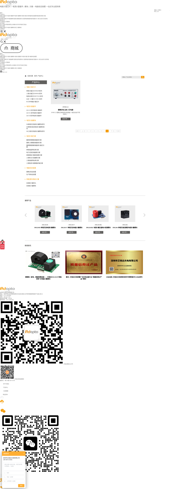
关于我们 (2, 23)
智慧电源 (25, 18)
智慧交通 (15, 18)
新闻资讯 (2, 20)
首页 (1, 13)
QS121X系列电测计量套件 (34, 110)
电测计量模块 (18, 16)
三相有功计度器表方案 (33, 158)
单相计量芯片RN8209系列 (34, 91)
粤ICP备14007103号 (10, 380)
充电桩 (2, 18)
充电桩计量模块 (31, 186)
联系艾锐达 (24, 24)
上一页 (83, 131)
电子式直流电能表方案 (33, 152)
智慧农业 (20, 18)
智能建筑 (11, 18)
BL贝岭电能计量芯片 (32, 101)
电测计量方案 (25, 16)
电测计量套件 (10, 16)
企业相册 (13, 24)
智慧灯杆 (6, 18)
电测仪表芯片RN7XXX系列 (34, 96)
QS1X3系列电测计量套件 (34, 115)
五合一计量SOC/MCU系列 (34, 99)
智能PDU (35, 18)
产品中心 (2, 14)
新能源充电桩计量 (41, 16)
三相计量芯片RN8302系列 (34, 93)
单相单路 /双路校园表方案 (34, 155)
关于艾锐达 (3, 24)
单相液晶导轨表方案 (32, 150)
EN (158, 11)
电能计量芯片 (3, 16)
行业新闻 (2, 21)
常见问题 (2, 26)
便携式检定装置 (31, 172)
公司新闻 (7, 21)
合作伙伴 (18, 24)
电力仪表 (40, 18)
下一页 (112, 131)
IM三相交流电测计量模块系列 (35, 131)
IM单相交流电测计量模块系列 (35, 124)
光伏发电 (45, 18)
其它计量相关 (18, 27)
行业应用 (2, 17)
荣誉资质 (8, 24)
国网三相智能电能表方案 (34, 142)
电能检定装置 (32, 16)
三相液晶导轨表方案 (32, 160)
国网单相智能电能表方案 (34, 140)
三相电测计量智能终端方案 (34, 163)
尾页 (118, 131)
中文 (155, 11)
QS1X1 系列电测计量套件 (34, 113)
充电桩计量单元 (31, 183)
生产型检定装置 (31, 174)
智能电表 (30, 18)
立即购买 (2, 29)
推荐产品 (28, 200)
